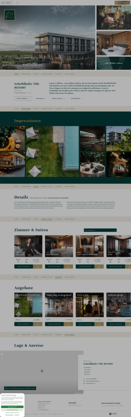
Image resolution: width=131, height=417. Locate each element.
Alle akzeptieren (11, 406)
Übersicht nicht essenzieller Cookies (12, 412)
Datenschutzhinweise (9, 415)
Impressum (17, 415)
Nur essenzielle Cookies (12, 409)
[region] (12, 400)
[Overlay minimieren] (23, 395)
